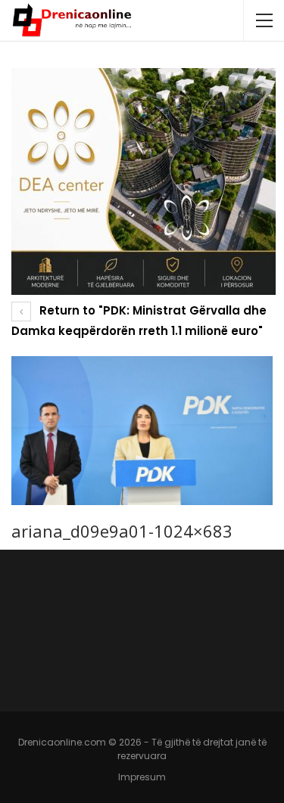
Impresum (142, 776)
